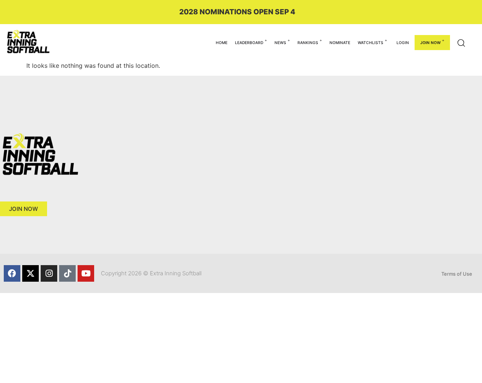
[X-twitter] (30, 273)
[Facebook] (12, 273)
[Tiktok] (67, 273)
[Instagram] (49, 273)
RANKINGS (307, 42)
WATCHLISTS (370, 42)
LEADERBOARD (249, 42)
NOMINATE (339, 42)
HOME (221, 42)
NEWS (280, 42)
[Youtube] (86, 273)
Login (403, 42)
